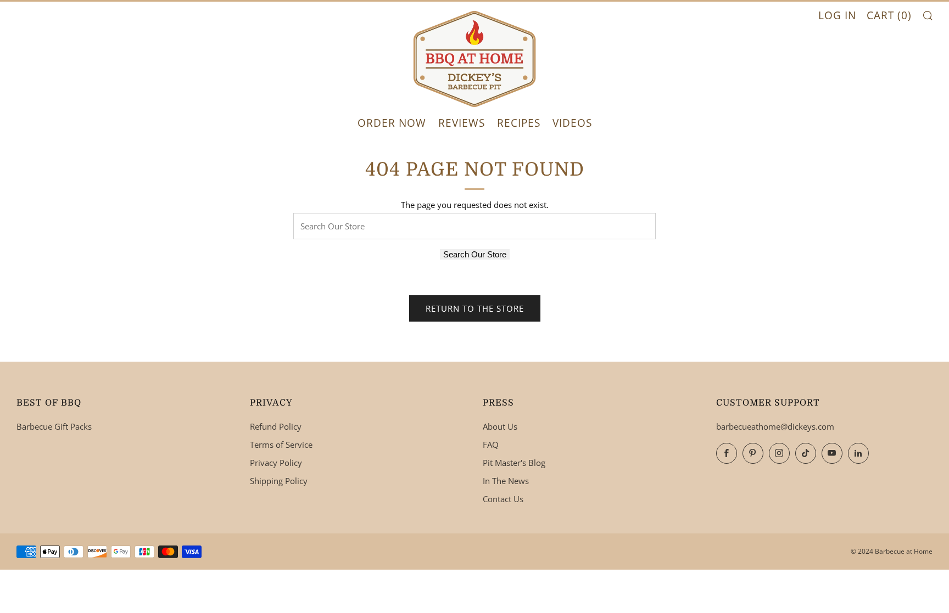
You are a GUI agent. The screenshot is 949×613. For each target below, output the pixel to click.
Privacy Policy (276, 462)
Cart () (889, 15)
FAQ (491, 444)
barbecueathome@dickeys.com (775, 426)
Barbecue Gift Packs (54, 426)
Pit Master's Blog (514, 462)
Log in (837, 15)
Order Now (392, 123)
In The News (506, 480)
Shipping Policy (279, 480)
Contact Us (503, 498)
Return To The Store (475, 308)
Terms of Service (281, 444)
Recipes (518, 123)
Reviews (461, 123)
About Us (500, 426)
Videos (572, 123)
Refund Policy (276, 426)
